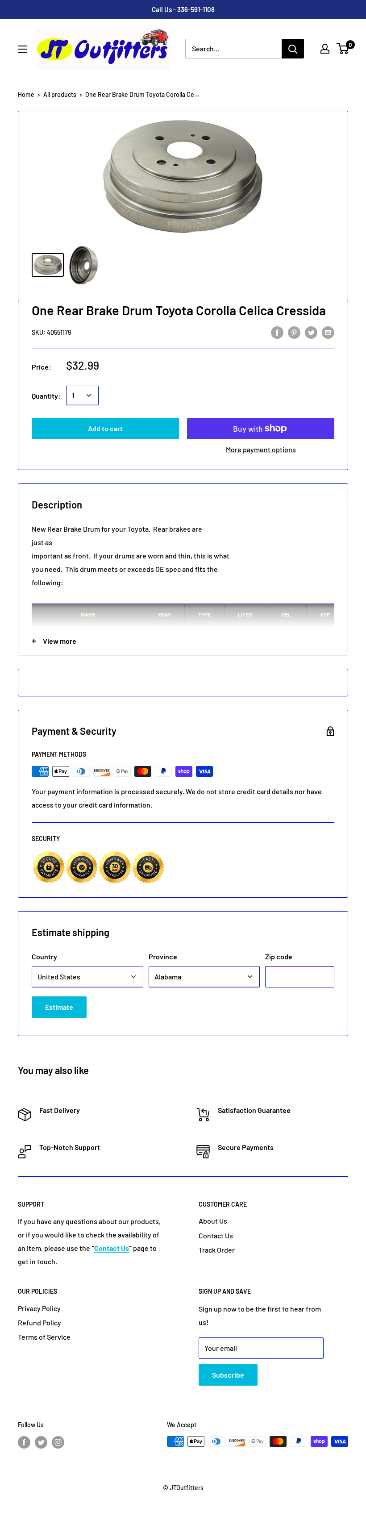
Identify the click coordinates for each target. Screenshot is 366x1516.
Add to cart (105, 428)
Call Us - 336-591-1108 (183, 9)
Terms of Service (44, 1337)
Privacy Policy (39, 1308)
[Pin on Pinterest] (294, 332)
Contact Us (216, 1235)
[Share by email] (328, 332)
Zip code (278, 956)
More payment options (261, 449)
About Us (213, 1220)
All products (59, 94)
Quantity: (46, 395)
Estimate (59, 1007)
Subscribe (228, 1374)
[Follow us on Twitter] (41, 1442)
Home (26, 94)
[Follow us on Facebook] (24, 1442)
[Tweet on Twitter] (311, 332)
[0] (343, 48)
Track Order (217, 1249)
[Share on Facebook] (277, 332)
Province (163, 956)
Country (44, 956)
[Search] (293, 48)
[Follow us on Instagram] (58, 1442)
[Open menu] (22, 49)
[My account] (324, 49)
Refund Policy (39, 1322)
